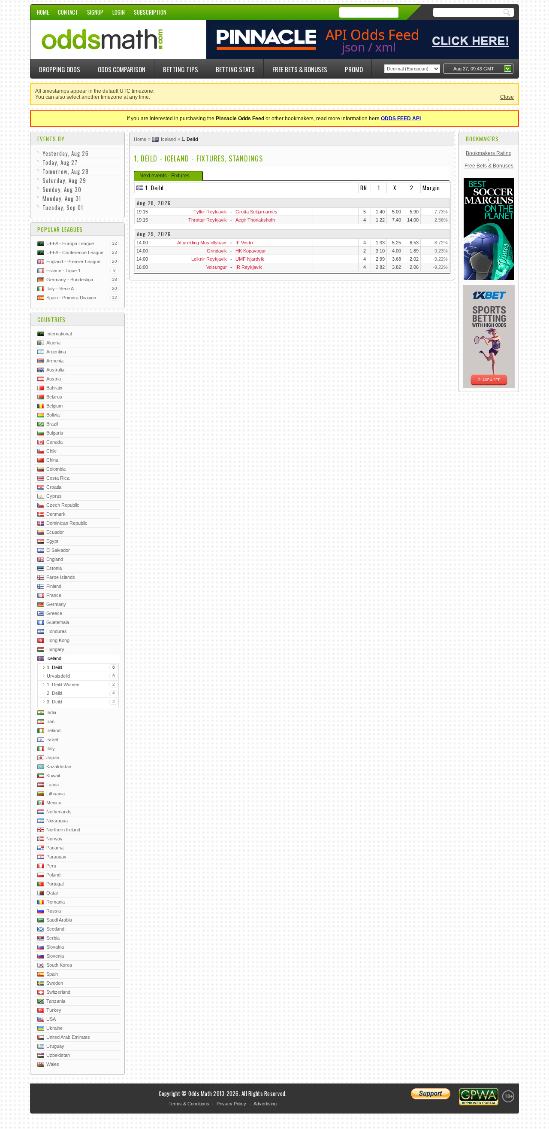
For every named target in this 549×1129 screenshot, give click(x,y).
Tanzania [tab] (55, 1001)
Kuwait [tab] (53, 775)
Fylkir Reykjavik (210, 211)
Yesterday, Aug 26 (65, 153)
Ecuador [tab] (55, 532)
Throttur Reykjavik (207, 219)
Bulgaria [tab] (54, 432)
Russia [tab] (53, 910)
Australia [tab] (55, 369)
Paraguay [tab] (56, 856)
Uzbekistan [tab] (58, 1055)
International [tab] (59, 333)
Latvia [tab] (52, 784)
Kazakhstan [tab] (58, 766)
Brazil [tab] (52, 423)
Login (118, 12)
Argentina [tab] (56, 351)
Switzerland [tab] (58, 992)
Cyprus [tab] (54, 496)
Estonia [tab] (54, 568)
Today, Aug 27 (60, 162)
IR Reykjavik (248, 267)
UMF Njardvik (249, 259)
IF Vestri (244, 242)
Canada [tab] (54, 441)
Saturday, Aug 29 (64, 180)
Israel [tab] (52, 739)
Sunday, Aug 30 (61, 189)
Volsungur (216, 267)
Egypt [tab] (52, 541)
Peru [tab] (51, 865)
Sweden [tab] (54, 983)
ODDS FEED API (401, 119)
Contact (68, 12)
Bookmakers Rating (489, 153)
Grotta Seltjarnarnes (256, 211)
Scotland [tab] (55, 928)
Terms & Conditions (189, 1103)
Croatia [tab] (53, 487)
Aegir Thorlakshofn (255, 219)
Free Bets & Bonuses (299, 69)
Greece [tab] (54, 613)
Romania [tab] (55, 901)
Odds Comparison (121, 69)
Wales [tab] (52, 1064)
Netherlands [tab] (59, 811)
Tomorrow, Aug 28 (65, 171)
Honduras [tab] (56, 631)
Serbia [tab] (53, 937)
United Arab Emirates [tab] (68, 1037)
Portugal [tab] (54, 883)
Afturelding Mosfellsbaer (202, 242)
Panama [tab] (54, 847)
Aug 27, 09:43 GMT (473, 68)
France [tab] (53, 595)
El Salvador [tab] (58, 550)
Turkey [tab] (53, 1010)
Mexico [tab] (53, 802)
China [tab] (52, 460)
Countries (51, 319)
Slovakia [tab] (55, 946)
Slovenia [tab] (55, 956)
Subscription (150, 12)
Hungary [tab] (55, 649)
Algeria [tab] (53, 342)
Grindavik (217, 250)
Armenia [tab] (54, 360)
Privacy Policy (231, 1103)
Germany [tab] (56, 604)
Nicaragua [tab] (57, 820)
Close (507, 97)
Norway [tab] (54, 838)
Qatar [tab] (52, 892)
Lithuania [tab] (55, 793)
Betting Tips (180, 69)
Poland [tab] (53, 874)
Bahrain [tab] (54, 387)
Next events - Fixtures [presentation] (164, 176)
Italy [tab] (50, 748)
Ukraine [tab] (54, 1028)
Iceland (168, 139)
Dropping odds (59, 69)
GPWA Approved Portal (478, 1096)
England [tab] (54, 559)
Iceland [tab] (53, 658)
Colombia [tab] (56, 469)
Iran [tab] (50, 721)
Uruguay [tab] (55, 1046)
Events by (51, 138)
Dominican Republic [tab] (66, 523)
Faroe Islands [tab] (60, 577)
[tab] (168, 176)
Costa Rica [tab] (57, 478)
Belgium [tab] (54, 405)
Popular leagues (60, 229)
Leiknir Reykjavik (209, 259)
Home (43, 12)
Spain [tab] (52, 974)
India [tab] (51, 712)
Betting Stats (235, 69)
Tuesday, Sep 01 (62, 207)
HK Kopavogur (250, 250)
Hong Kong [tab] (57, 640)
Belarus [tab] (54, 396)
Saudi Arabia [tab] (59, 919)
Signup (95, 12)
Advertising (265, 1103)
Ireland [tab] (53, 730)
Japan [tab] (52, 757)
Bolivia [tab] (53, 414)
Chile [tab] (51, 450)
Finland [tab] (53, 586)
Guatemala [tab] (57, 622)
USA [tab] (51, 1019)
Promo (354, 69)
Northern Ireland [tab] (63, 829)
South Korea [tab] (59, 965)
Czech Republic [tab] (62, 505)
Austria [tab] (53, 378)
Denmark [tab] (56, 514)
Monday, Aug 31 (61, 198)
